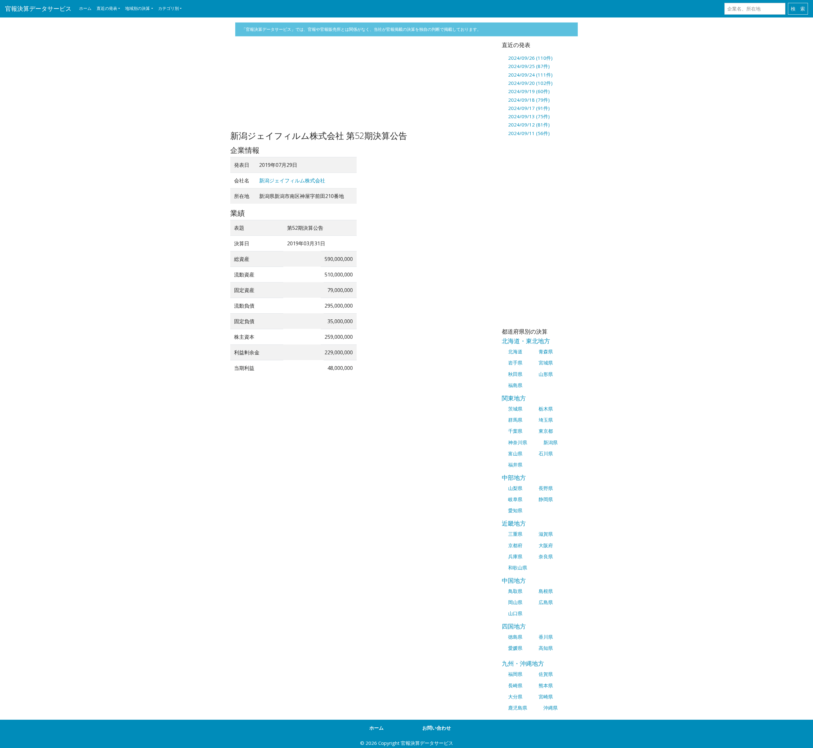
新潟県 (550, 442)
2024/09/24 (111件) (530, 74)
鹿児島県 (517, 707)
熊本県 (546, 685)
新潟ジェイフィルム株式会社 (292, 180)
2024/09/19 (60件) (529, 91)
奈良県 (546, 556)
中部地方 (514, 477)
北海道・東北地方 (526, 341)
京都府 (515, 545)
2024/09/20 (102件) (530, 83)
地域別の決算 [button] (137, 8)
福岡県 (515, 674)
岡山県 (515, 602)
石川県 (546, 453)
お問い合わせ (436, 727)
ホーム (85, 8)
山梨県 (515, 488)
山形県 (546, 374)
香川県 (546, 637)
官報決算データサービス (38, 8)
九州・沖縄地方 (523, 663)
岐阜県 (515, 499)
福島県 (515, 385)
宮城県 (546, 362)
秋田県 (515, 374)
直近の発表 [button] (107, 8)
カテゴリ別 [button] (168, 8)
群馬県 (515, 420)
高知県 (546, 648)
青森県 (546, 351)
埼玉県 (546, 420)
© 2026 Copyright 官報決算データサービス (406, 743)
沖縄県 (550, 707)
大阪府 (546, 545)
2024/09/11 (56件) (529, 133)
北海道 (515, 351)
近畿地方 (514, 523)
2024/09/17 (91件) (529, 108)
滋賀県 (546, 534)
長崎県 (515, 685)
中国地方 (514, 580)
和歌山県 (517, 567)
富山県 (515, 453)
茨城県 (515, 408)
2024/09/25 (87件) (529, 66)
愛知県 (515, 510)
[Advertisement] (361, 86)
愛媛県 (515, 648)
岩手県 (515, 362)
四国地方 (514, 626)
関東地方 (514, 398)
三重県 (515, 534)
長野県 (546, 488)
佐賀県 (546, 674)
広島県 (546, 602)
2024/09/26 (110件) (530, 58)
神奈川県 (517, 442)
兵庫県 (515, 556)
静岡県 (546, 499)
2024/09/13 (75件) (529, 116)
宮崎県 (546, 696)
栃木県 (546, 408)
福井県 (515, 464)
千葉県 (515, 431)
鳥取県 (515, 591)
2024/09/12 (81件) (529, 124)
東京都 (546, 431)
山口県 (515, 613)
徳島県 (515, 637)
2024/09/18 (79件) (529, 100)
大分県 (515, 696)
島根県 (546, 591)
